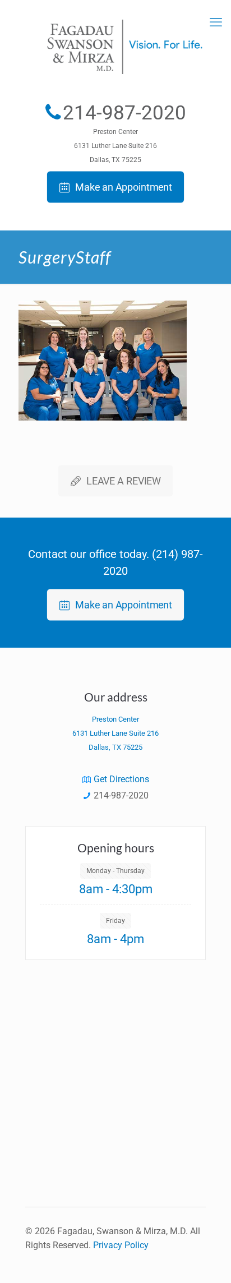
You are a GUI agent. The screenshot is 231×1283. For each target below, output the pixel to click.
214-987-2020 (124, 112)
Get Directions (121, 779)
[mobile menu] (215, 22)
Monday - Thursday (115, 871)
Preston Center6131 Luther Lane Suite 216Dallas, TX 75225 (115, 146)
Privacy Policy (121, 1245)
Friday (115, 921)
